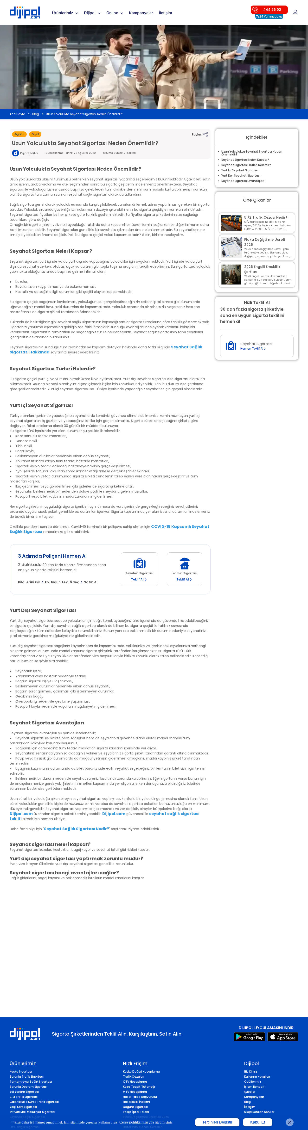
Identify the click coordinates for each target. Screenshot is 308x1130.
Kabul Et (257, 1122)
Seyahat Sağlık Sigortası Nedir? (76, 829)
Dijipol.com (21, 813)
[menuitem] (66, 12)
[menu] (145, 12)
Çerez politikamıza (133, 1122)
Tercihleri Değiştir (217, 1122)
